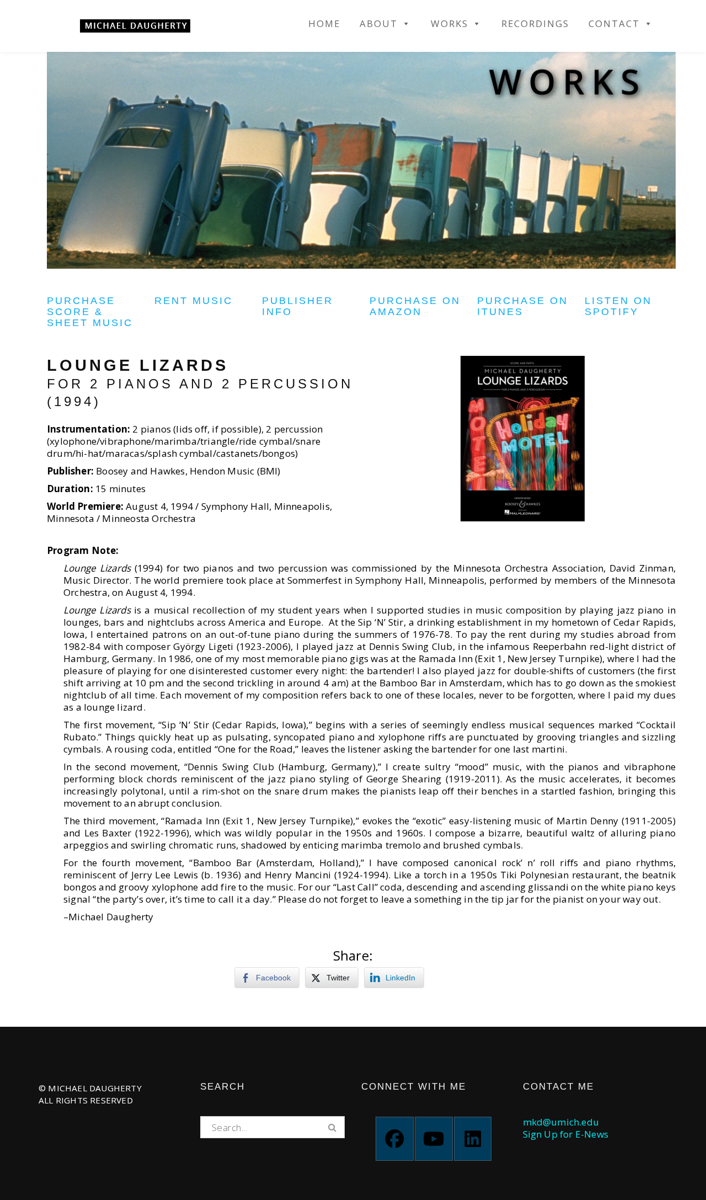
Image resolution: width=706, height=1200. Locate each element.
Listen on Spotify (618, 306)
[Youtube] (434, 1139)
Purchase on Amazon (415, 306)
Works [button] (449, 23)
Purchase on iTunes (522, 306)
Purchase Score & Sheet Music (90, 311)
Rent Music (193, 300)
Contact (614, 23)
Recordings (535, 23)
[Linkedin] (473, 1139)
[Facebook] (395, 1139)
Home (324, 23)
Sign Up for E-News (566, 1134)
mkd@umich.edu (561, 1122)
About (379, 23)
